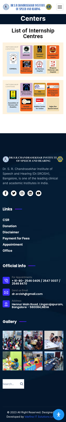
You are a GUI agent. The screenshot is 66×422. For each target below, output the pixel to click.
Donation (10, 226)
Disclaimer (11, 232)
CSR (6, 220)
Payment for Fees (16, 238)
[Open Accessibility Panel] (58, 414)
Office (7, 250)
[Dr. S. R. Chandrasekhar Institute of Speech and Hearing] (28, 7)
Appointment (13, 244)
